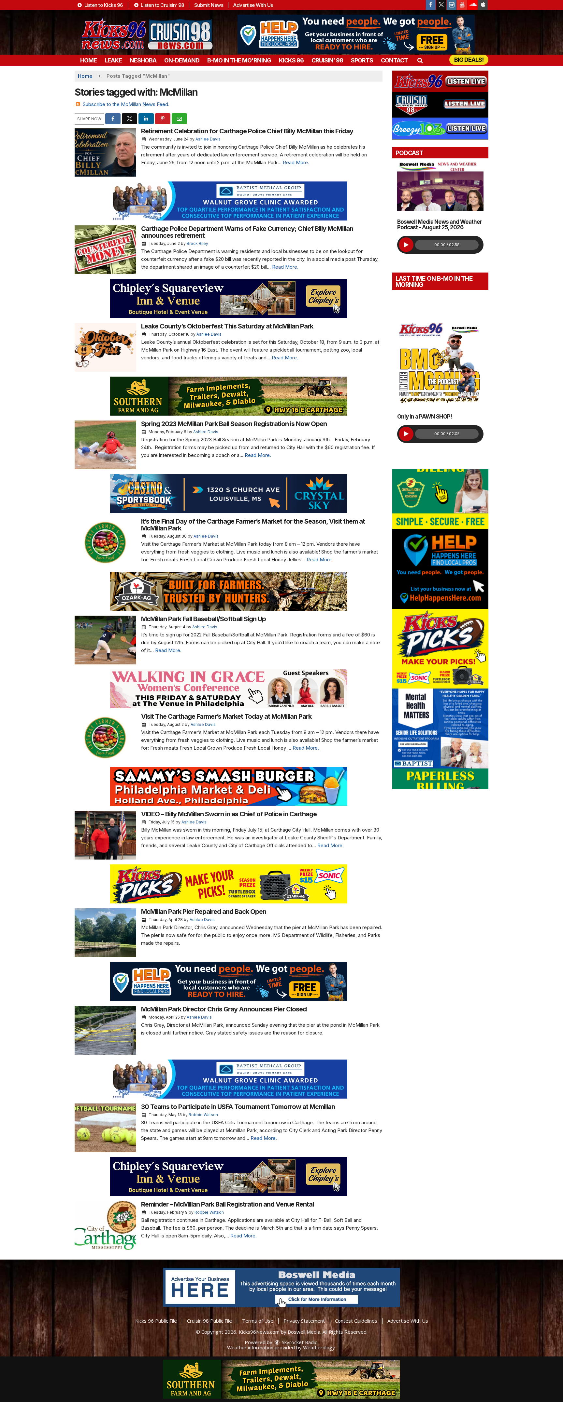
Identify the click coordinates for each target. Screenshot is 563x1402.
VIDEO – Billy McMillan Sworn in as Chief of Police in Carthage (229, 814)
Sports (362, 60)
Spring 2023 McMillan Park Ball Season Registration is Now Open (234, 424)
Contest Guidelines (356, 1320)
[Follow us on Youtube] (462, 5)
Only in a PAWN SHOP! (424, 416)
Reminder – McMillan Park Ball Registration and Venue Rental (227, 1204)
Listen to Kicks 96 (103, 5)
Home (88, 60)
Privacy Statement (304, 1320)
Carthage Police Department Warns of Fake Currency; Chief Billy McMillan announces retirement (247, 232)
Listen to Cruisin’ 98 (162, 5)
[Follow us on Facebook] (431, 5)
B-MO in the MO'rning (239, 60)
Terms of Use (257, 1320)
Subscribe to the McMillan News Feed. (126, 104)
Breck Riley (197, 243)
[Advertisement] (356, 34)
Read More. (296, 162)
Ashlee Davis (208, 139)
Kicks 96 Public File (156, 1320)
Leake (113, 60)
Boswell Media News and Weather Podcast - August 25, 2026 (439, 225)
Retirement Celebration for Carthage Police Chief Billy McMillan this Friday (247, 131)
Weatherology (319, 1347)
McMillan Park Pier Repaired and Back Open (203, 911)
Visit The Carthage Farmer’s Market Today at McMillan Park (226, 716)
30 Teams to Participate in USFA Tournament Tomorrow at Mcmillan (238, 1107)
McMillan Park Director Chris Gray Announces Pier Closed (224, 1009)
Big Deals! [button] (469, 59)
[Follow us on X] (441, 5)
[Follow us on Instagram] (451, 5)
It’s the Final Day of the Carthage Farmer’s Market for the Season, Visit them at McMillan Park (253, 524)
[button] (420, 60)
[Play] (406, 244)
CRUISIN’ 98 (327, 60)
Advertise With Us (253, 5)
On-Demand (181, 60)
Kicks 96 (291, 60)
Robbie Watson (203, 1114)
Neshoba (143, 60)
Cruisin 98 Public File (209, 1320)
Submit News (209, 5)
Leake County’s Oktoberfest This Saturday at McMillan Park (227, 326)
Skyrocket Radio (299, 1342)
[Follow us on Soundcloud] (472, 5)
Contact (394, 60)
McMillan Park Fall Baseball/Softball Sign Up (203, 619)
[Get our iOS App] (483, 5)
